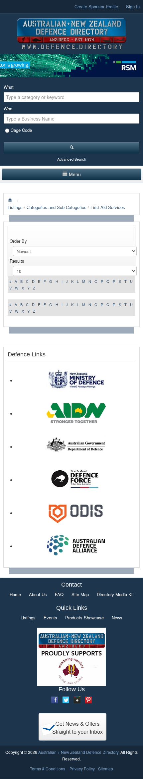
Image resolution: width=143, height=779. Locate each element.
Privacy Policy (82, 768)
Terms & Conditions (47, 768)
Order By (18, 241)
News (117, 617)
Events (50, 617)
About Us (38, 594)
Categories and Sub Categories (56, 207)
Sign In (133, 6)
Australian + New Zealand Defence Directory (78, 752)
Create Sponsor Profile (96, 6)
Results (17, 261)
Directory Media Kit (115, 594)
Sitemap (105, 768)
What (9, 87)
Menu (75, 174)
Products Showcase (84, 617)
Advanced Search (71, 159)
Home (15, 594)
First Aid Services (107, 207)
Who (8, 108)
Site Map (80, 594)
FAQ (59, 594)
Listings (15, 207)
